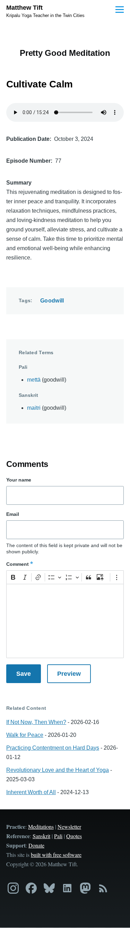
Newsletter (69, 826)
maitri (34, 408)
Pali (58, 836)
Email (12, 514)
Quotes (74, 836)
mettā (34, 380)
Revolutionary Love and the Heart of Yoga (57, 770)
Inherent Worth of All (31, 792)
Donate (36, 845)
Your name (18, 480)
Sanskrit (41, 836)
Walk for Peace (24, 735)
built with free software (56, 854)
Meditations (41, 826)
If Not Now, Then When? (36, 722)
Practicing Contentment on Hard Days (52, 748)
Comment (17, 564)
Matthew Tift (24, 7)
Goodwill (52, 301)
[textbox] (65, 621)
